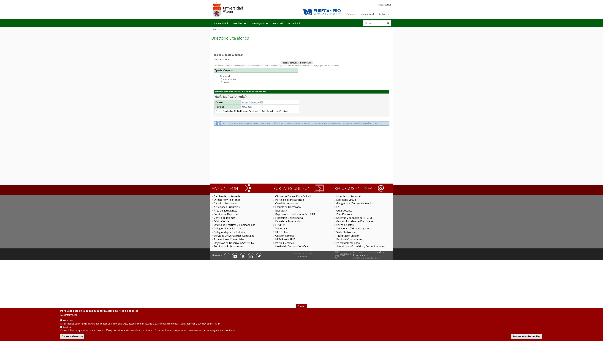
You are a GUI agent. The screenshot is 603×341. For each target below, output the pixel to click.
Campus (351, 14)
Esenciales (68, 320)
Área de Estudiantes (225, 210)
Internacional (367, 14)
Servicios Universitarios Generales (234, 235)
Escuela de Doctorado (288, 207)
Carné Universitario (225, 203)
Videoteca (281, 228)
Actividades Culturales (227, 207)
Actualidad (294, 23)
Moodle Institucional (348, 196)
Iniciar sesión (384, 4)
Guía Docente (344, 210)
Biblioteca (384, 14)
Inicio (217, 29)
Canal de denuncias (286, 203)
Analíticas (68, 327)
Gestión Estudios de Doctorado (354, 221)
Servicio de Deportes (226, 214)
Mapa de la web (360, 255)
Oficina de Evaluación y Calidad (293, 196)
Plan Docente (344, 214)
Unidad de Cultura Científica (291, 246)
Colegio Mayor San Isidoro (229, 228)
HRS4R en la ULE (285, 239)
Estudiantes (239, 23)
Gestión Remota (284, 235)
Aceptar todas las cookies (527, 336)
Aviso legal (358, 252)
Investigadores (259, 23)
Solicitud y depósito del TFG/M (354, 218)
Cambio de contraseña (227, 196)
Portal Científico (284, 243)
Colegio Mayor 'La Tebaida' (230, 232)
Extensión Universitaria (289, 218)
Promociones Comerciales (229, 239)
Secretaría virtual (346, 199)
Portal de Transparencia (289, 199)
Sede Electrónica (346, 232)
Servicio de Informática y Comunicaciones (360, 246)
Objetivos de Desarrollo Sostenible (234, 243)
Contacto (302, 256)
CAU (338, 207)
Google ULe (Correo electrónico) (355, 203)
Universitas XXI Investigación (353, 228)
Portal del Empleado (348, 243)
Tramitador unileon (347, 235)
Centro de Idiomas (224, 218)
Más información (69, 314)
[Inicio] (227, 9)
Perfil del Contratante (349, 239)
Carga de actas (345, 225)
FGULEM (280, 225)
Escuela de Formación (288, 221)
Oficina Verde (221, 221)
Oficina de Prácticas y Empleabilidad (234, 225)
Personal (278, 23)
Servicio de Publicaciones (228, 246)
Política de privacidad (374, 252)
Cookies (301, 306)
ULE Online (281, 232)
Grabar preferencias (72, 336)
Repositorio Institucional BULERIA (295, 214)
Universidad (221, 23)
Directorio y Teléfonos (227, 199)
